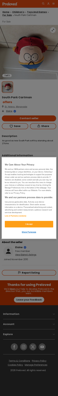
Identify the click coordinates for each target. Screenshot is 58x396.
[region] (28, 198)
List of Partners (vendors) (15, 216)
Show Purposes (29, 232)
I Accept (29, 224)
